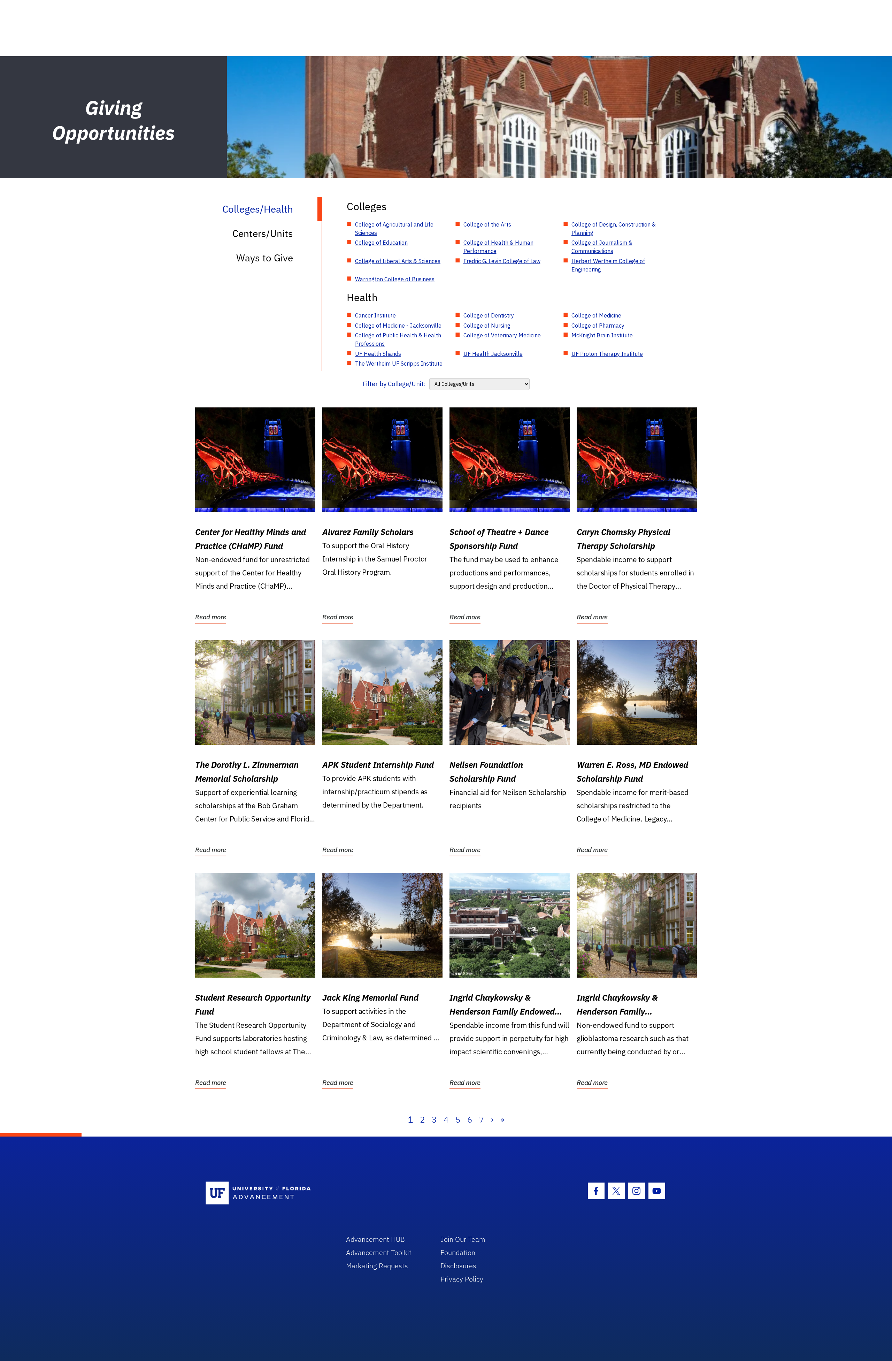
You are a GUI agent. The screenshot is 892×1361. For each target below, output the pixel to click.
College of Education (381, 242)
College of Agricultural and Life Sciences (394, 228)
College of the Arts (487, 224)
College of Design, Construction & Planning (613, 228)
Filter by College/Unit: (394, 384)
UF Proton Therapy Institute (607, 353)
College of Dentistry (488, 315)
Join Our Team (462, 1239)
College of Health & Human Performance (498, 246)
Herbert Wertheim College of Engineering (608, 265)
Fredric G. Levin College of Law (501, 261)
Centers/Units (262, 233)
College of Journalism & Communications (601, 246)
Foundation (457, 1252)
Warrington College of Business (395, 279)
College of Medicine (596, 315)
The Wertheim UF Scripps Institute (399, 363)
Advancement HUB (375, 1239)
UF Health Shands (378, 353)
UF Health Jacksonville (493, 353)
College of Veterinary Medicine (502, 335)
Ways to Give (264, 257)
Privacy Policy (461, 1279)
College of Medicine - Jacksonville (398, 325)
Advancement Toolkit (379, 1252)
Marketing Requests (377, 1265)
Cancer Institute (375, 315)
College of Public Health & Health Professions (398, 339)
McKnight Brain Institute (602, 335)
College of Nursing (486, 325)
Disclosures (458, 1265)
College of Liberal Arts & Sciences (397, 261)
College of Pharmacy (597, 325)
